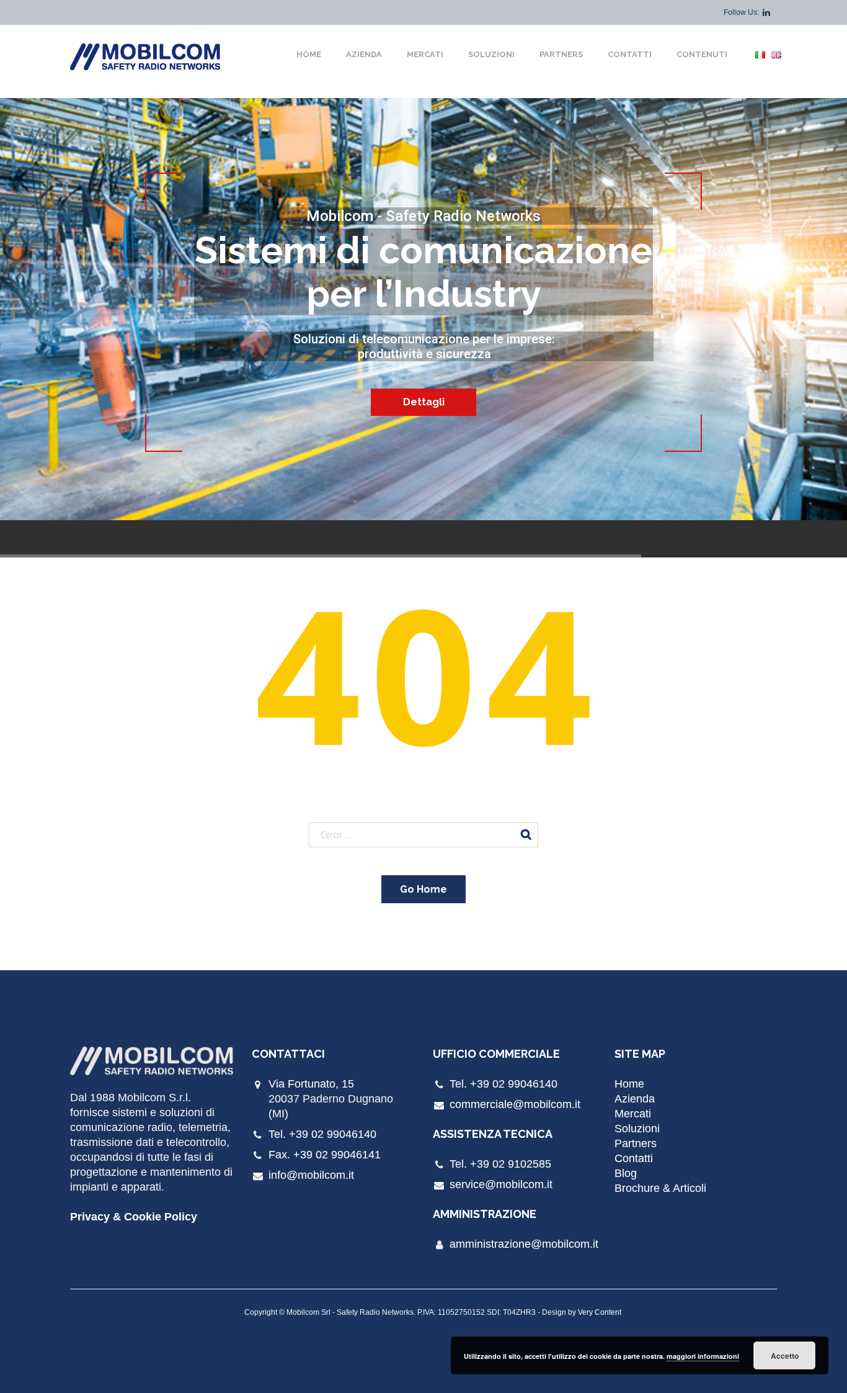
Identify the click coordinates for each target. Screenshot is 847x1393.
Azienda (364, 54)
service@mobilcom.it (501, 1184)
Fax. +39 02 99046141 (324, 1154)
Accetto (785, 1355)
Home (308, 54)
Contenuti (701, 54)
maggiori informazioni (703, 1356)
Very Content (599, 1312)
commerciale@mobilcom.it (515, 1104)
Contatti (630, 54)
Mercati (425, 54)
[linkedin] (766, 12)
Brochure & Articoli (660, 1188)
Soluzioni (491, 54)
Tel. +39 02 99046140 (322, 1134)
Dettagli (424, 402)
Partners (561, 54)
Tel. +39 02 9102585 (500, 1164)
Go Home (423, 889)
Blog (625, 1173)
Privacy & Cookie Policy (133, 1216)
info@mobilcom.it (311, 1175)
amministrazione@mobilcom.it (524, 1244)
